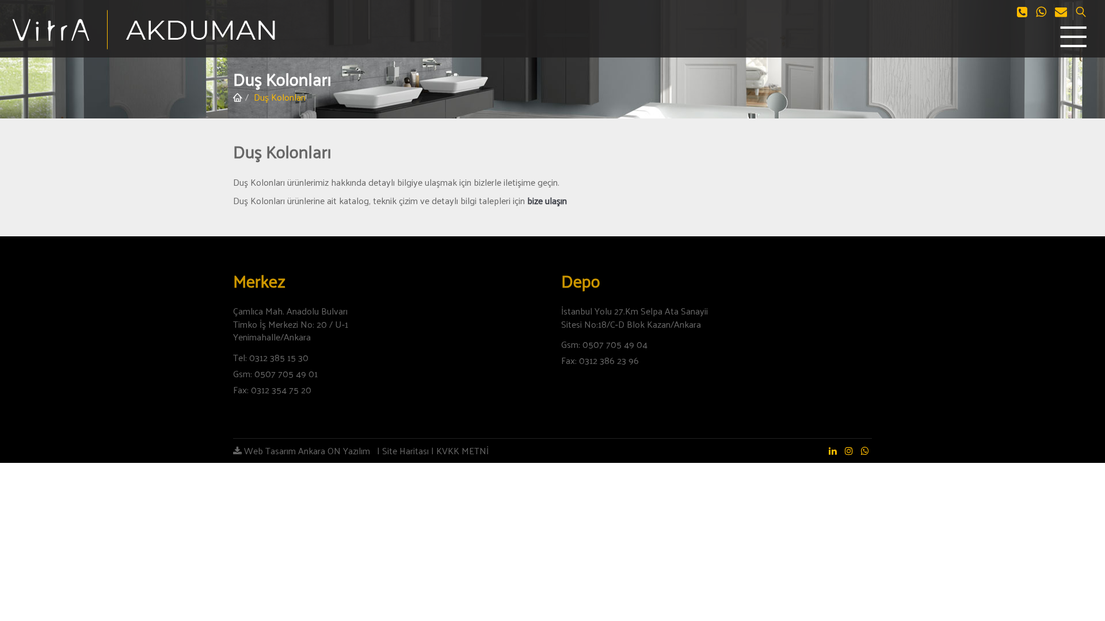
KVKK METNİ (462, 450)
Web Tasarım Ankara (283, 450)
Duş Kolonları (280, 97)
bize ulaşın (547, 200)
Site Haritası (405, 450)
